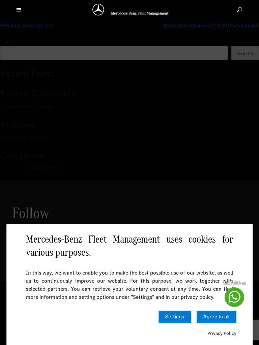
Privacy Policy (221, 333)
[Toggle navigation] (19, 9)
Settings (174, 316)
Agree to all (216, 316)
